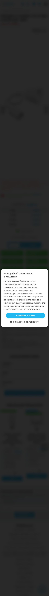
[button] (24, 321)
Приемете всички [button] (25, 315)
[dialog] (24, 298)
